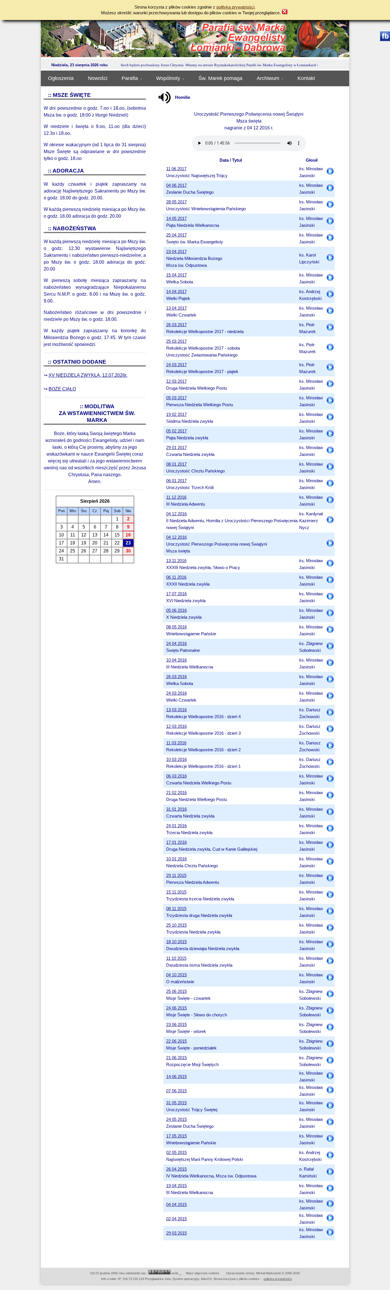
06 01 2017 (176, 480)
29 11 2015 (176, 875)
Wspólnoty (168, 78)
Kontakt (306, 78)
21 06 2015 (176, 1057)
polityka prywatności (278, 1279)
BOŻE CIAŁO (62, 388)
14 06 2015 (176, 1076)
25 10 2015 (176, 925)
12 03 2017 (176, 381)
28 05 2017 (176, 202)
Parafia (130, 78)
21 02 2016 (176, 792)
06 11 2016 (176, 577)
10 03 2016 (176, 759)
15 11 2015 (176, 892)
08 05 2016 (176, 627)
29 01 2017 (176, 447)
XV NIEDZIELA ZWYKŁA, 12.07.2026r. (88, 375)
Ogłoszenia (61, 78)
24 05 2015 (176, 1119)
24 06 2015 (176, 1008)
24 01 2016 (176, 826)
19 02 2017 (176, 414)
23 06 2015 (176, 1024)
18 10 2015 (176, 942)
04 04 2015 (176, 1204)
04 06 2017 (176, 185)
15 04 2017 (176, 275)
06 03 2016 (176, 776)
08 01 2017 (176, 464)
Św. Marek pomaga (220, 78)
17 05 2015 (176, 1136)
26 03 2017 (176, 324)
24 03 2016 (176, 693)
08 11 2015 (176, 908)
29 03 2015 (176, 1233)
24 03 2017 (176, 364)
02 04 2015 (176, 1219)
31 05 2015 (176, 1103)
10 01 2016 (176, 859)
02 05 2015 (176, 1152)
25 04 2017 (176, 235)
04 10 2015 (176, 975)
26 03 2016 (176, 676)
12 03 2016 (176, 726)
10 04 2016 (176, 660)
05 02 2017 (176, 431)
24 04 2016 (176, 643)
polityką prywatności (235, 7)
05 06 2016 (176, 610)
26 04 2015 (176, 1169)
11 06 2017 (176, 169)
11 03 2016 (176, 743)
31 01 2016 (176, 809)
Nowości (97, 78)
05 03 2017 (176, 398)
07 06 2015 (176, 1091)
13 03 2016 (176, 710)
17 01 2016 (176, 842)
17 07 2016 (176, 594)
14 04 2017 (176, 291)
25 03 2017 (176, 341)
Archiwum (268, 78)
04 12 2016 (176, 514)
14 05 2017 (176, 218)
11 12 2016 (176, 497)
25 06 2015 (176, 991)
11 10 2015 (176, 958)
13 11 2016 (176, 560)
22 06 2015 (176, 1041)
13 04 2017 (176, 308)
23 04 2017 (176, 251)
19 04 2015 (176, 1185)
